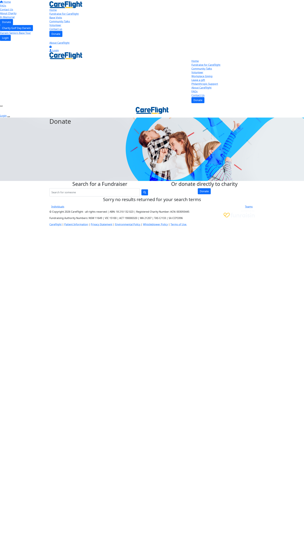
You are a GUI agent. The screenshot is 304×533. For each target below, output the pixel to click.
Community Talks (59, 21)
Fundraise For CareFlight (64, 14)
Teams (249, 206)
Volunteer (55, 25)
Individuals (57, 206)
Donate (55, 34)
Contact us (55, 29)
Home (53, 10)
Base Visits (55, 17)
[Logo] (65, 4)
